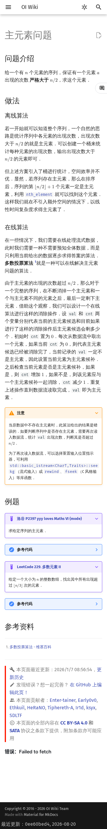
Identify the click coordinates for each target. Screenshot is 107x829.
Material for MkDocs (41, 814)
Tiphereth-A (60, 707)
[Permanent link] (40, 58)
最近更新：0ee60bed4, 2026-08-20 (38, 824)
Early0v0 (87, 700)
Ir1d (79, 707)
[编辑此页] (98, 35)
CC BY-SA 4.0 (73, 723)
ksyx (90, 707)
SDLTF (16, 715)
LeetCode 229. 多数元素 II (39, 567)
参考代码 (24, 549)
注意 (21, 413)
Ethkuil (17, 707)
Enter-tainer (62, 700)
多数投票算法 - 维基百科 (30, 647)
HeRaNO (36, 707)
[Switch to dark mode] (84, 7)
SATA (15, 730)
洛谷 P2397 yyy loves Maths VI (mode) (49, 518)
